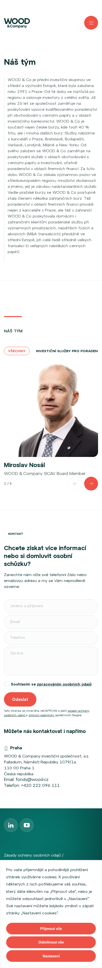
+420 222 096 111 (40, 785)
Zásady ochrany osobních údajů (32, 855)
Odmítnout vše (51, 942)
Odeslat (20, 699)
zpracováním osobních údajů (64, 684)
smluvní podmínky (41, 715)
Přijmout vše (51, 928)
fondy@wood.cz (32, 779)
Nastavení (51, 956)
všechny (17, 351)
